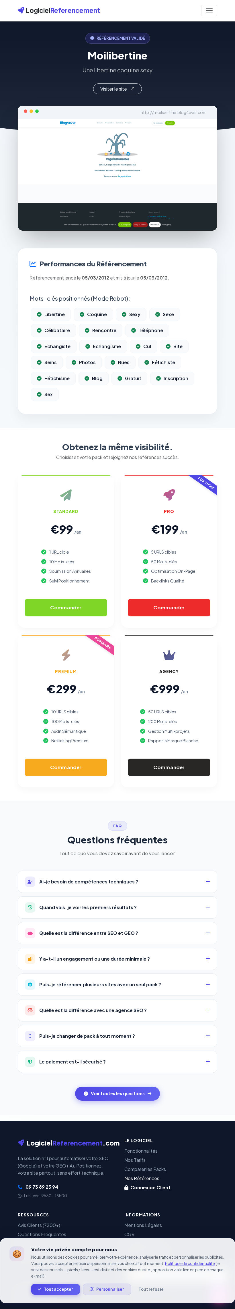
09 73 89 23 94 (41, 1187)
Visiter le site (114, 89)
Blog (97, 378)
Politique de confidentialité (190, 1263)
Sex (48, 394)
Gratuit (133, 378)
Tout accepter (58, 1289)
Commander (65, 607)
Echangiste (57, 346)
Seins (50, 362)
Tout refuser (151, 1289)
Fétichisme (57, 378)
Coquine (97, 314)
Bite (178, 346)
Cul (147, 346)
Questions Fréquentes (42, 1234)
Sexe (168, 314)
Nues (124, 362)
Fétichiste (163, 362)
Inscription (176, 378)
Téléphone (151, 330)
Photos (87, 362)
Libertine (54, 314)
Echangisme (107, 346)
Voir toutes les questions (118, 1093)
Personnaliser (110, 1289)
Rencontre (104, 330)
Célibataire (57, 330)
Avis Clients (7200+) (39, 1225)
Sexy (134, 314)
